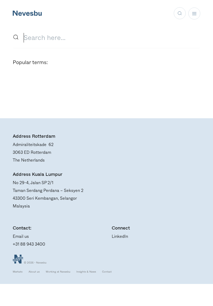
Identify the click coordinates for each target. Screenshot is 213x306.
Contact (107, 272)
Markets (18, 272)
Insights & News (86, 272)
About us (34, 272)
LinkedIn (120, 236)
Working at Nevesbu (58, 272)
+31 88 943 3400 (29, 244)
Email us (21, 236)
